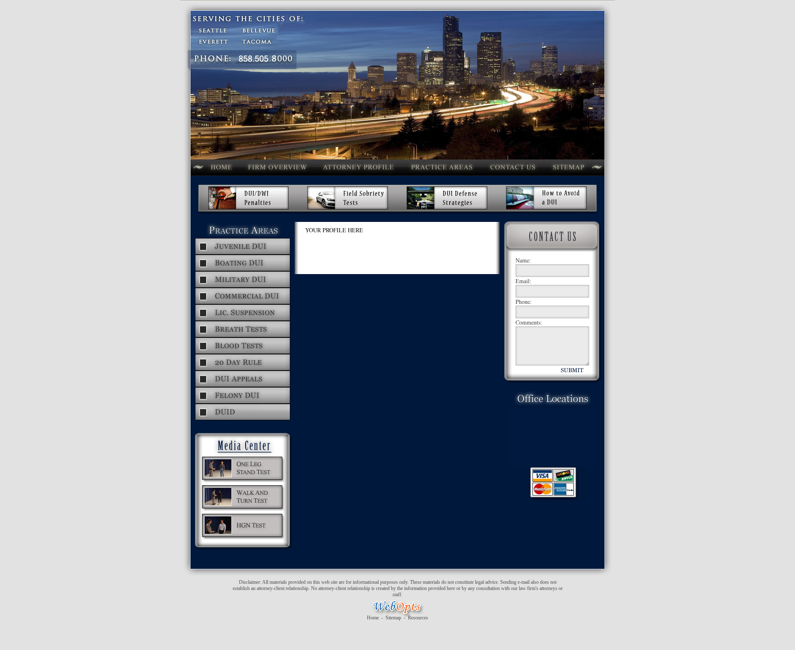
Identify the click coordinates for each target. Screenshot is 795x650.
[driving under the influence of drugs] (242, 418)
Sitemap (393, 618)
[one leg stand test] (243, 481)
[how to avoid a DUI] (546, 208)
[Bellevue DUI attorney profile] (358, 174)
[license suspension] (242, 319)
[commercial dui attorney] (242, 303)
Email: (523, 281)
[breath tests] (242, 336)
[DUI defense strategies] (447, 208)
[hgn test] (243, 538)
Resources (418, 618)
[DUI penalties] (248, 208)
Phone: (524, 302)
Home (373, 618)
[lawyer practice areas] (441, 174)
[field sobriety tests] (347, 208)
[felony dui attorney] (242, 402)
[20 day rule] (242, 369)
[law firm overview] (277, 174)
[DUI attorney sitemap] (568, 174)
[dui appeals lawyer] (242, 385)
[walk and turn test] (243, 509)
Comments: (529, 322)
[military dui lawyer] (242, 286)
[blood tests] (242, 352)
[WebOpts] (398, 613)
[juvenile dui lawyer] (242, 253)
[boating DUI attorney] (242, 269)
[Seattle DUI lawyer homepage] (220, 174)
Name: (523, 260)
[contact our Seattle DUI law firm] (513, 174)
